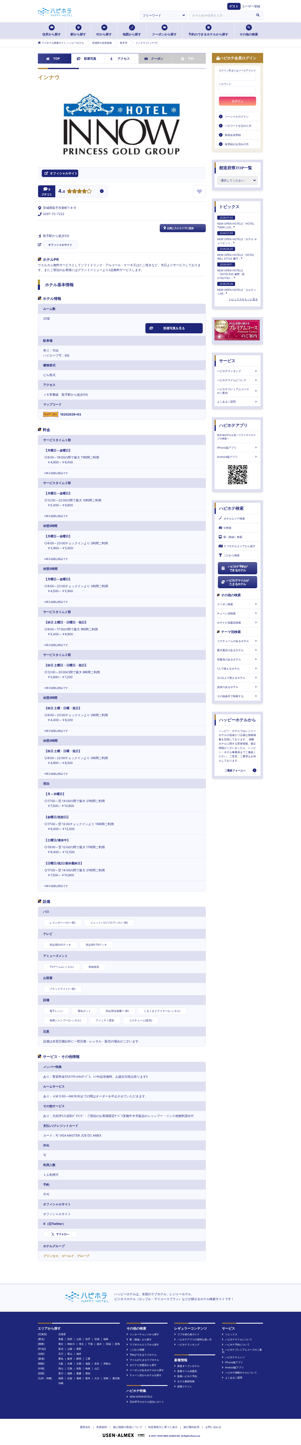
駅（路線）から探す (141, 1339)
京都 (78, 1363)
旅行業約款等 (191, 1427)
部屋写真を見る (174, 328)
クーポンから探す (164, 34)
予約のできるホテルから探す (208, 34)
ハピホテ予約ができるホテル (237, 568)
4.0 (61, 191)
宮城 (96, 1339)
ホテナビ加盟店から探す (143, 1365)
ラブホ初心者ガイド (188, 1334)
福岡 (60, 1378)
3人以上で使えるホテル (231, 677)
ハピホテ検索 (231, 508)
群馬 (117, 1343)
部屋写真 (90, 58)
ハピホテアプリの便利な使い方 (194, 1339)
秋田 (69, 1339)
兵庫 (69, 1363)
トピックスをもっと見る (243, 299)
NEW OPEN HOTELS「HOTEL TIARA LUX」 (235, 222)
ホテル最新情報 (186, 1381)
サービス (227, 360)
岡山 (60, 1368)
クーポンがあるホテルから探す (147, 1370)
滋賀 (87, 1363)
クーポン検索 (225, 604)
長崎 (78, 1378)
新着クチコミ (184, 1386)
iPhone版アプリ (226, 447)
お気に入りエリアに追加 (180, 228)
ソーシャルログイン (237, 116)
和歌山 (107, 1363)
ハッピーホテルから (237, 720)
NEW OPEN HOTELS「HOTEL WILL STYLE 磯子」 (235, 253)
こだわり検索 (232, 555)
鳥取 (78, 1368)
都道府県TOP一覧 (235, 168)
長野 (78, 1348)
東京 (60, 1343)
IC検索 (227, 527)
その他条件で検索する (230, 696)
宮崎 (105, 1378)
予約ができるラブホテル (143, 1354)
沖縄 (60, 1383)
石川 (60, 1353)
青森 (60, 1339)
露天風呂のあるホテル (230, 650)
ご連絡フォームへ (235, 770)
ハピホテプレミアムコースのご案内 (233, 391)
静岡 (78, 1358)
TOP (56, 58)
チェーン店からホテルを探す (146, 1375)
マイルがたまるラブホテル (144, 1359)
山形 (78, 1339)
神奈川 (71, 1343)
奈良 (96, 1363)
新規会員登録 (233, 135)
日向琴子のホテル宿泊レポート (147, 1401)
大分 (96, 1378)
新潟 (60, 1348)
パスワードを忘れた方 (238, 125)
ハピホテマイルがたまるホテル (237, 582)
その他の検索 (249, 34)
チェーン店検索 (226, 613)
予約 (191, 58)
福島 (105, 1339)
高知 (87, 1373)
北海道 (62, 1334)
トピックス (229, 206)
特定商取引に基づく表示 (163, 1427)
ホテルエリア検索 (234, 518)
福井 (78, 1353)
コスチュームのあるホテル (233, 641)
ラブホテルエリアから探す (240, 546)
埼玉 (81, 1343)
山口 (96, 1368)
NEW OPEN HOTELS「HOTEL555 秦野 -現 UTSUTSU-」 (230, 271)
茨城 (108, 1343)
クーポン (157, 58)
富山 (69, 1353)
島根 (87, 1368)
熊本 (87, 1378)
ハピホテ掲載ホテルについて (241, 1372)
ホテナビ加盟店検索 (229, 622)
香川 (60, 1373)
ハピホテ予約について (237, 1344)
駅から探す (78, 34)
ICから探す (104, 34)
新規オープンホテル (188, 1366)
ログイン (237, 101)
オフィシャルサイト (60, 244)
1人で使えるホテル (228, 668)
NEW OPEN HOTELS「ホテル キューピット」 (237, 238)
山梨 (69, 1348)
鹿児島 (116, 1378)
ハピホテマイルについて (231, 380)
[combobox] (221, 15)
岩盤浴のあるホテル (229, 659)
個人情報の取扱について (127, 1427)
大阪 (60, 1363)
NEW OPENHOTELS (141, 1396)
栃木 (99, 1343)
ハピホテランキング (229, 371)
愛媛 (78, 1373)
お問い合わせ (213, 1427)
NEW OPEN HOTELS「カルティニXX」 (236, 288)
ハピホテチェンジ (235, 1357)
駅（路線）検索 (233, 537)
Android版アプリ (227, 456)
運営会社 (85, 1427)
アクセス (124, 58)
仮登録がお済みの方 (237, 144)
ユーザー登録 (251, 6)
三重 (87, 1358)
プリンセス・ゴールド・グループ (66, 1256)
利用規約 (101, 1427)
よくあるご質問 (226, 401)
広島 (69, 1368)
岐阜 (69, 1358)
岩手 (87, 1339)
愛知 (60, 1358)
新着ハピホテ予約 (187, 1376)
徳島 (69, 1373)
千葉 (90, 1343)
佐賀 (69, 1378)
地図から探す (132, 34)
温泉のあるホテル (227, 687)
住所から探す (51, 34)
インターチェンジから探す (144, 1334)
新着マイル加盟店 (187, 1371)
